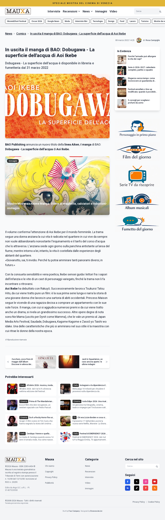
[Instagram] (145, 481)
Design (111, 21)
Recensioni (90, 472)
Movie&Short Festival (16, 21)
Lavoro (133, 21)
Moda (67, 21)
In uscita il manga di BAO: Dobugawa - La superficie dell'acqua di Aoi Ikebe (78, 33)
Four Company (74, 511)
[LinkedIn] (127, 488)
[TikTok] (136, 488)
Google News (53, 21)
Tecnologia (98, 21)
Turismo (145, 21)
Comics (21, 33)
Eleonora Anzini (96, 511)
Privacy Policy (51, 477)
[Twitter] (136, 481)
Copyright (49, 472)
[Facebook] (127, 481)
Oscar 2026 (37, 21)
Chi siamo (49, 466)
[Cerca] (160, 11)
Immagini (101, 11)
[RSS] (154, 488)
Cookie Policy (154, 502)
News (8, 33)
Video (113, 11)
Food (122, 21)
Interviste (54, 11)
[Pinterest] (145, 488)
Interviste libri (81, 21)
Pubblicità (49, 483)
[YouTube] (154, 481)
